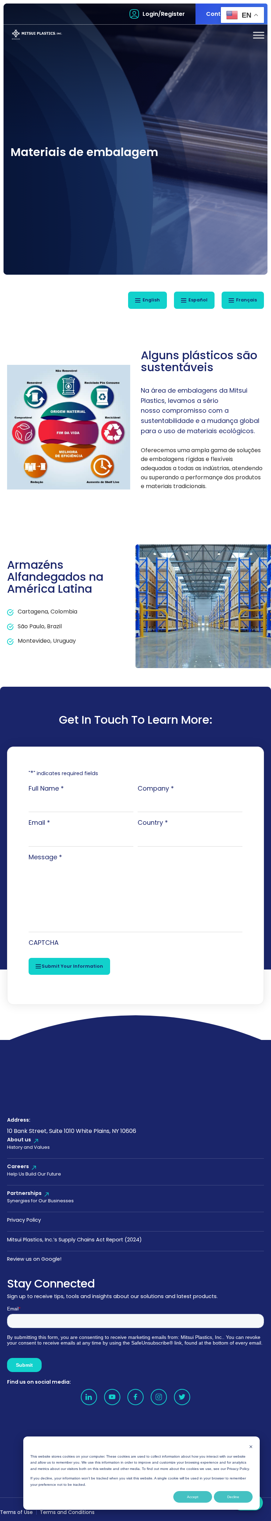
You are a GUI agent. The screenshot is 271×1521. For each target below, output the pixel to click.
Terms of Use (16, 1512)
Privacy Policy (24, 1219)
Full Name (46, 788)
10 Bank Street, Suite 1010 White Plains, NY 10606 (71, 1131)
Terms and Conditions (67, 1512)
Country (153, 822)
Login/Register (164, 14)
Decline (233, 1497)
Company (156, 788)
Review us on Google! (34, 1259)
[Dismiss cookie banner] (251, 1447)
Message (45, 857)
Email (39, 822)
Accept (192, 1497)
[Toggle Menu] (258, 35)
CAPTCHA (44, 942)
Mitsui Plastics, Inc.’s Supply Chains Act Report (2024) (74, 1239)
